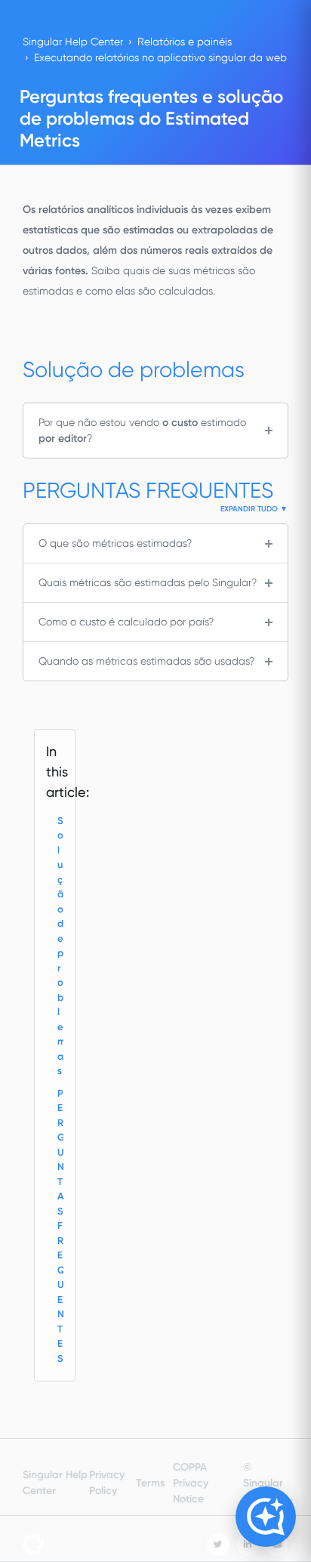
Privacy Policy (107, 1482)
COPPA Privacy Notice (190, 1483)
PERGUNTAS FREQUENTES (60, 1226)
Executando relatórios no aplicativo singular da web (160, 57)
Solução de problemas (60, 946)
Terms (150, 1483)
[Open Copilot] (266, 1516)
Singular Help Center (73, 42)
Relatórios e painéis (184, 42)
